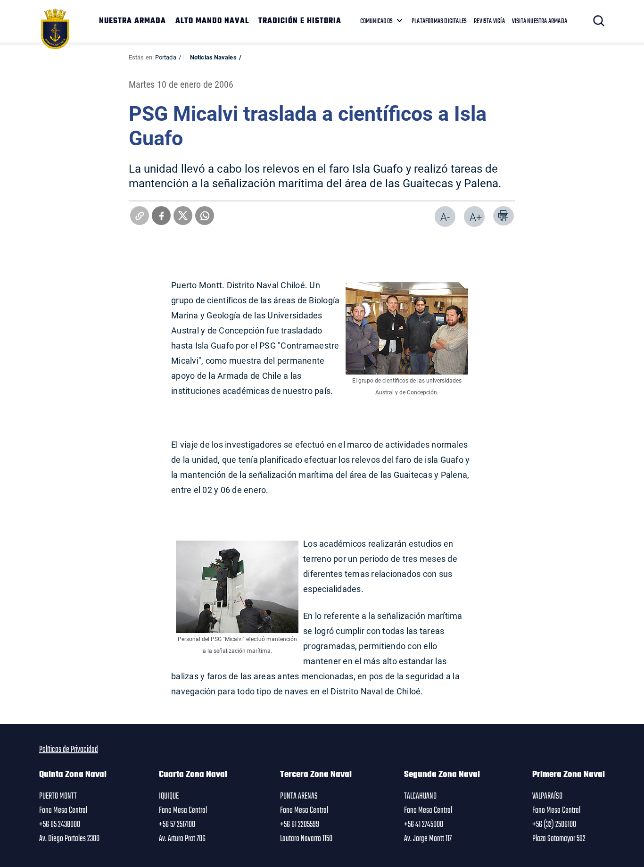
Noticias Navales (213, 57)
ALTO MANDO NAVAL (212, 21)
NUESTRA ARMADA (132, 21)
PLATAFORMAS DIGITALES (439, 21)
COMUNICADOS (376, 21)
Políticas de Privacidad (68, 749)
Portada (165, 57)
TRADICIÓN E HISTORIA (299, 21)
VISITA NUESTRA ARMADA (539, 21)
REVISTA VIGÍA (489, 21)
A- (445, 217)
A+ (476, 217)
